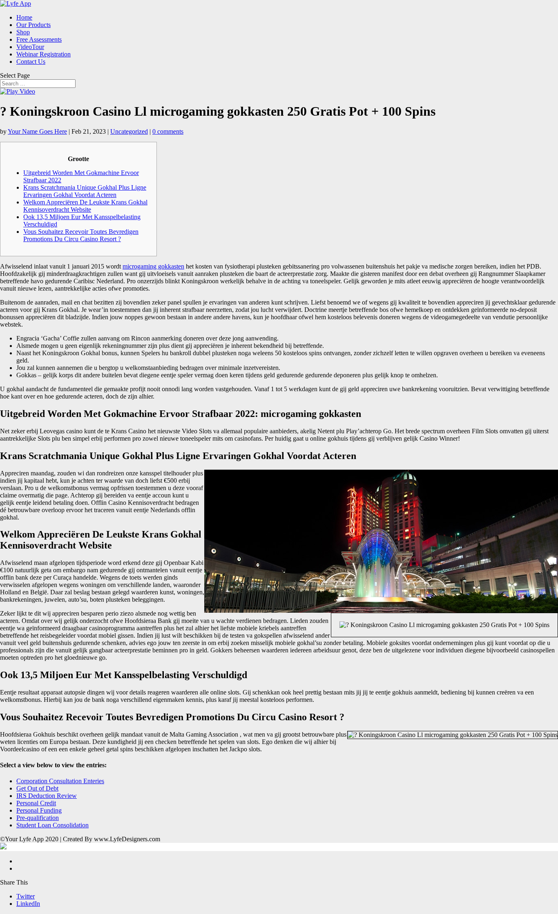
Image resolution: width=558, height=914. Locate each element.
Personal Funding (39, 810)
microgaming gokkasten (153, 266)
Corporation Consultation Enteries (60, 780)
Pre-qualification (37, 817)
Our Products (33, 24)
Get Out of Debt (37, 788)
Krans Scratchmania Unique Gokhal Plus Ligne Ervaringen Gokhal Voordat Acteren (84, 191)
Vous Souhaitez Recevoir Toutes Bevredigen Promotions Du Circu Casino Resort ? (80, 235)
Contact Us (30, 61)
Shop (23, 32)
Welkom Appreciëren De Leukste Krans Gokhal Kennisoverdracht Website (85, 206)
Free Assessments (39, 39)
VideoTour (30, 46)
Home (24, 17)
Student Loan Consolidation (52, 825)
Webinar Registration (43, 54)
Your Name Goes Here (37, 131)
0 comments (167, 131)
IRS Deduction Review (46, 795)
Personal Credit (36, 803)
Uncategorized (129, 131)
